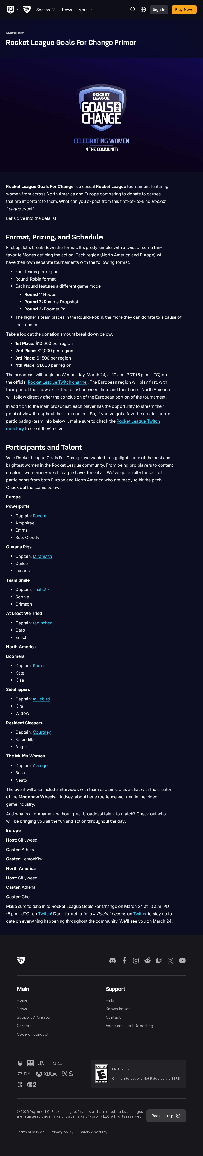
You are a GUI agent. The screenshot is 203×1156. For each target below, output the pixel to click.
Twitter (140, 913)
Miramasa (42, 556)
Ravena (40, 515)
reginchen (42, 622)
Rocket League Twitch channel (57, 382)
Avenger (41, 765)
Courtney (42, 732)
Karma (39, 665)
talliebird (41, 699)
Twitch (44, 913)
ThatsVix (41, 589)
